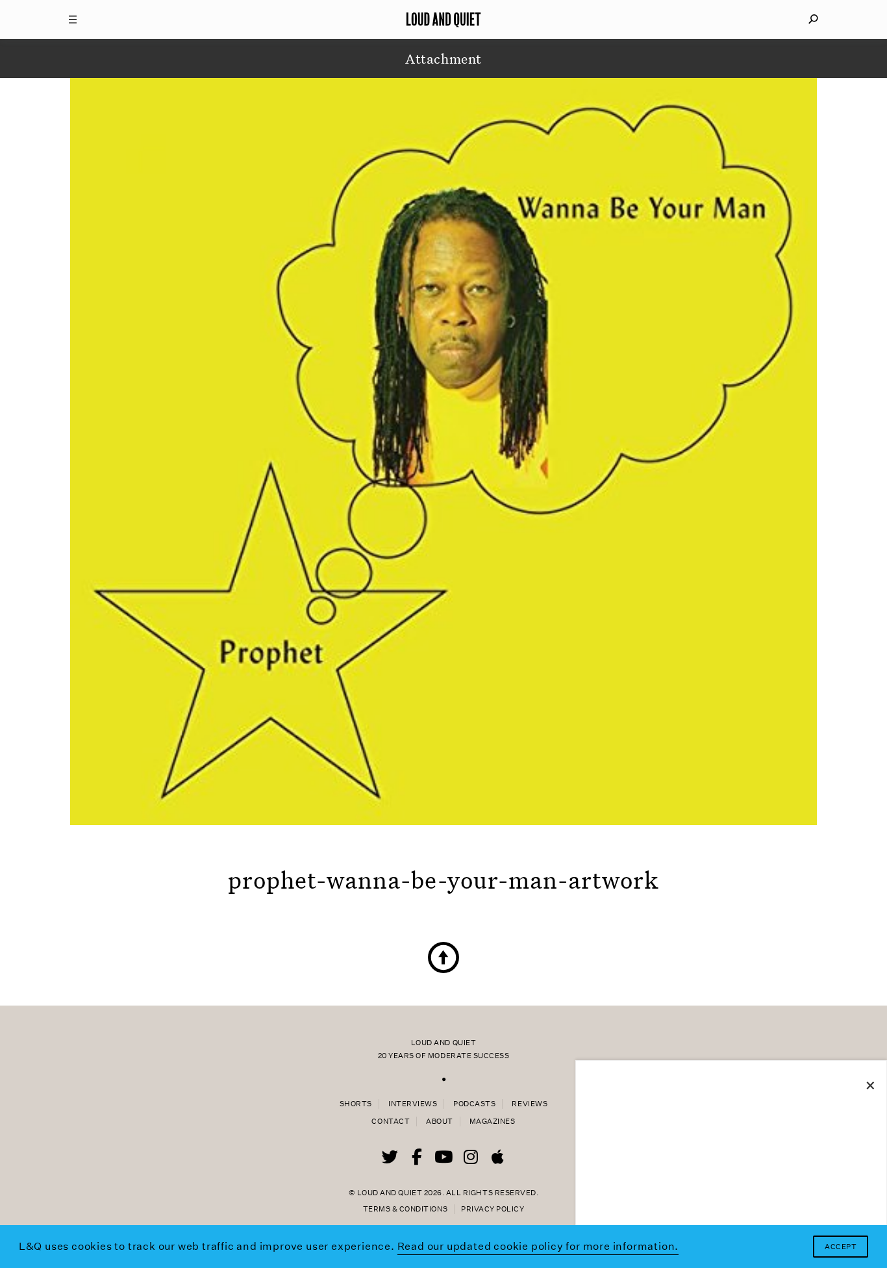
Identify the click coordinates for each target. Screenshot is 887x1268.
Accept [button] (840, 1247)
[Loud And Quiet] (443, 19)
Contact (390, 1121)
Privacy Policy (492, 1209)
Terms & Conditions (405, 1209)
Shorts (356, 1104)
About (439, 1121)
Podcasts (474, 1104)
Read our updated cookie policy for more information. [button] (538, 1246)
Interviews (412, 1104)
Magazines (492, 1121)
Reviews (529, 1104)
